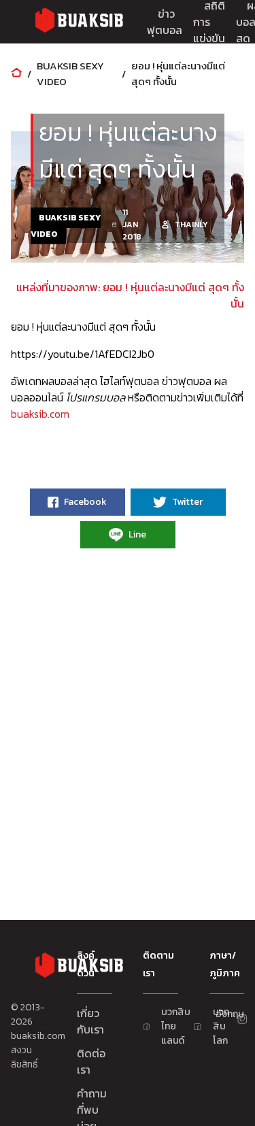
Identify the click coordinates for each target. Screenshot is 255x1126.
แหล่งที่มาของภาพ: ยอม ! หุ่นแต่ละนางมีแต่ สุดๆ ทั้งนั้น (130, 295)
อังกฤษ (221, 1014)
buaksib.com (40, 413)
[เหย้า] (16, 74)
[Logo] (79, 22)
